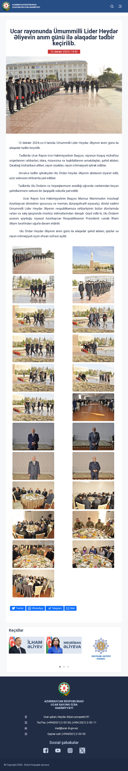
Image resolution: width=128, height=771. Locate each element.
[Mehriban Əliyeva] (26, 645)
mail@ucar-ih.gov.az (66, 728)
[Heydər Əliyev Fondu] (64, 649)
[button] (60, 666)
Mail (72, 608)
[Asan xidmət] (101, 645)
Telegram (57, 608)
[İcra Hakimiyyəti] (6, 6)
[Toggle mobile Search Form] (112, 5)
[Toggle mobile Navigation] (120, 6)
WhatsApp (37, 608)
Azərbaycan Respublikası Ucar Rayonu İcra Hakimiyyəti (26, 6)
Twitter (20, 608)
